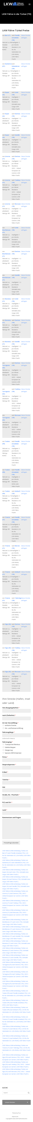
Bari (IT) (8, 35)
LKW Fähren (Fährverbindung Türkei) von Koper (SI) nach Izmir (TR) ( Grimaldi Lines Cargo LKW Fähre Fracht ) (15, 872)
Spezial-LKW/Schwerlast (13, 753)
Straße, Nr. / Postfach (11, 795)
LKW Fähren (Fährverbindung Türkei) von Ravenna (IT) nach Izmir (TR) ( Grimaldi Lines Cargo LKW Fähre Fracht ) (16, 943)
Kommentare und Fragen (11, 817)
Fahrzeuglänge (8, 732)
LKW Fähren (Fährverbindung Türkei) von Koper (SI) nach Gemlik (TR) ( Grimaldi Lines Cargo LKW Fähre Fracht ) (16, 886)
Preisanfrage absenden (11, 843)
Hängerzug (9, 750)
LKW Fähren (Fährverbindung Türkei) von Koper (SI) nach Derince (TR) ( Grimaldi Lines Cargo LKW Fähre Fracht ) (16, 879)
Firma (5, 757)
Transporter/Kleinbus (12, 744)
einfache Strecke (10, 725)
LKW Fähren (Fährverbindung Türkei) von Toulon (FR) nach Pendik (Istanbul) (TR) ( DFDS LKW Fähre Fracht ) (15, 1002)
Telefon (5, 780)
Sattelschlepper (10, 747)
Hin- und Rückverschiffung (14, 728)
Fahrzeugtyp (7, 742)
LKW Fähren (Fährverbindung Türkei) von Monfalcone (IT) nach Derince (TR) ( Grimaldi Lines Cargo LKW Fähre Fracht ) (16, 929)
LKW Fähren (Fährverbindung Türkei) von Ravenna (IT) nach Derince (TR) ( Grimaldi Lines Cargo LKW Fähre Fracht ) (15, 950)
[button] (16, 1102)
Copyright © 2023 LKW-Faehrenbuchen (16, 1118)
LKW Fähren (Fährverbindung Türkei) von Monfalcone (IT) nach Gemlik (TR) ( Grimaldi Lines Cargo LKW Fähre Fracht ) (15, 936)
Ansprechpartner (9, 765)
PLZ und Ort (7, 802)
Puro (19, 1113)
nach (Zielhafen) (9, 715)
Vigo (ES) (8, 624)
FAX (3, 787)
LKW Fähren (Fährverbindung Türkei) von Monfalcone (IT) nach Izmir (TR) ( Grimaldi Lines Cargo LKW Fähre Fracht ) (15, 922)
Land (4, 810)
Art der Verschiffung (10, 723)
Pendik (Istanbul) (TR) (16, 37)
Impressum (15, 1116)
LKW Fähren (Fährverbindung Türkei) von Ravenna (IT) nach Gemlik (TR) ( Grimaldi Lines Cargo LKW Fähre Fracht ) (15, 957)
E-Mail (5, 772)
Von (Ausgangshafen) (10, 708)
